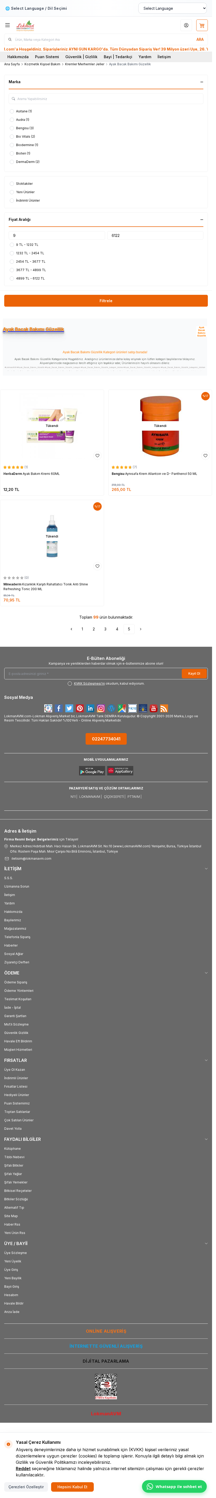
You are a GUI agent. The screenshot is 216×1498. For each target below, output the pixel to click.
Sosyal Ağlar (13, 954)
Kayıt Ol (194, 673)
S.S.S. (8, 878)
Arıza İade (11, 1312)
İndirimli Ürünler (16, 1078)
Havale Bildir (13, 1303)
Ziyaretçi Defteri (16, 962)
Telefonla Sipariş (17, 937)
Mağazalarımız (15, 928)
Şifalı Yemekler (15, 1182)
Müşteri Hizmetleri (18, 1050)
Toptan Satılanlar (17, 1112)
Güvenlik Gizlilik (16, 1033)
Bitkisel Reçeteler (18, 1191)
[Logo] (41, 25)
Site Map (11, 1216)
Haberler (11, 945)
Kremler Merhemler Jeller (84, 64)
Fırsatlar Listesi (15, 1086)
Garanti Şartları (15, 1016)
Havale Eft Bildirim (18, 1041)
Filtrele (106, 300)
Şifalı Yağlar (13, 1174)
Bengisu (118, 474)
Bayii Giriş (11, 1286)
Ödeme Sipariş (15, 982)
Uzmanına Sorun (16, 886)
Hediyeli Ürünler (16, 1095)
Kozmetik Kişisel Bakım (42, 64)
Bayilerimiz (12, 920)
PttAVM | (134, 797)
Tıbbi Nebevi (14, 1157)
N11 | (74, 797)
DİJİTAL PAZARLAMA (106, 1361)
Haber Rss (12, 1224)
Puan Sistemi (47, 56)
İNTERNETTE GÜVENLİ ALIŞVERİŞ (106, 1346)
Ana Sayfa (12, 64)
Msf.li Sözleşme (16, 1024)
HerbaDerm (13, 474)
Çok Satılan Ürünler (18, 1120)
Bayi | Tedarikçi (118, 56)
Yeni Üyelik (12, 1261)
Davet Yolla (13, 1129)
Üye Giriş (11, 1270)
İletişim (164, 56)
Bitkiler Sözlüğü (16, 1199)
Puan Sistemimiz (17, 1103)
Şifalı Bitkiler (13, 1165)
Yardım (145, 56)
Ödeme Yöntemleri (18, 991)
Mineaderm (12, 584)
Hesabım (11, 1295)
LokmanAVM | (90, 797)
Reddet (23, 1468)
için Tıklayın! (41, 839)
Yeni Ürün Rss (14, 1233)
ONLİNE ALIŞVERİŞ (106, 1331)
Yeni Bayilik (13, 1278)
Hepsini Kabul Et (72, 1487)
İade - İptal (12, 1007)
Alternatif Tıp (14, 1208)
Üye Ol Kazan (14, 1070)
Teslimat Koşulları (17, 999)
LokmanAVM (106, 1413)
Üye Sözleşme (15, 1253)
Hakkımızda (18, 56)
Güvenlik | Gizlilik (81, 56)
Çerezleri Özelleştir (26, 1487)
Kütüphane (12, 1149)
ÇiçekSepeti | (114, 797)
